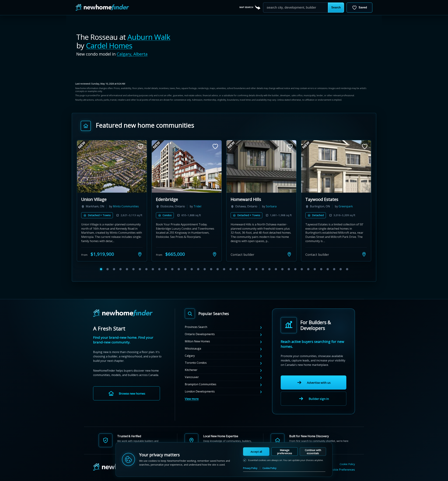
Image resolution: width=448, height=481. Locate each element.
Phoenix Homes (322, 212)
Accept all (256, 451)
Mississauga (193, 353)
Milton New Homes (197, 346)
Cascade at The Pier (250, 199)
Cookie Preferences (342, 475)
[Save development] (140, 146)
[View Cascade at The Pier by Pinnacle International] (261, 166)
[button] (336, 7)
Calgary (190, 361)
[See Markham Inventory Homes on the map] (214, 259)
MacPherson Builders (102, 212)
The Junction (317, 199)
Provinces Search (196, 332)
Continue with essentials (313, 451)
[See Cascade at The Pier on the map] (289, 259)
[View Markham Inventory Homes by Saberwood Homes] (187, 166)
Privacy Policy (250, 468)
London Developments (200, 396)
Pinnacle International (251, 212)
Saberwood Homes (174, 212)
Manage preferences (284, 451)
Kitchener (191, 375)
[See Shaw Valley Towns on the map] (140, 259)
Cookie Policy (347, 469)
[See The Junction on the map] (364, 259)
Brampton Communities (200, 389)
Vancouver (192, 382)
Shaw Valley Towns (99, 199)
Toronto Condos (196, 368)
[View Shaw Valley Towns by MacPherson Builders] (112, 166)
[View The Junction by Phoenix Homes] (336, 166)
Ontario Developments (200, 339)
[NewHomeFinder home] (123, 318)
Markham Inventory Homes (182, 199)
